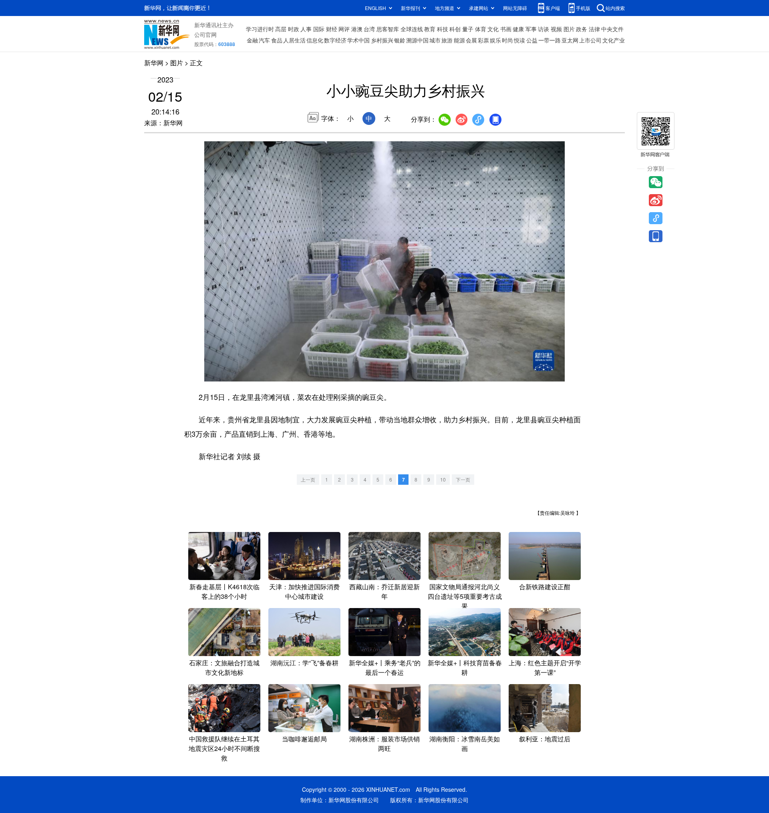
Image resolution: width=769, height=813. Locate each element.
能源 (459, 40)
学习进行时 (260, 29)
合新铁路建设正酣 (544, 586)
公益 (531, 40)
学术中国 (358, 40)
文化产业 (613, 40)
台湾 (369, 29)
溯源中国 (417, 40)
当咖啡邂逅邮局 (304, 738)
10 (443, 479)
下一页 (463, 479)
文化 (493, 29)
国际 (318, 29)
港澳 (356, 29)
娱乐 (495, 40)
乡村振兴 (382, 40)
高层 (280, 29)
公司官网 (205, 34)
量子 (467, 29)
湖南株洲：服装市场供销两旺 (384, 743)
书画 (505, 29)
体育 (480, 29)
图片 (569, 29)
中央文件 (612, 29)
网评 (344, 29)
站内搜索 (615, 7)
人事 (306, 29)
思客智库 (387, 29)
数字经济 (335, 40)
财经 (331, 29)
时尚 (507, 40)
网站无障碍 (515, 7)
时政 (293, 29)
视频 (556, 29)
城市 (435, 40)
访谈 (543, 29)
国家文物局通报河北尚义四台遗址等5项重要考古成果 (465, 596)
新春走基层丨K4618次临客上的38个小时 (224, 591)
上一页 (308, 479)
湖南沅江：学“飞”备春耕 (304, 662)
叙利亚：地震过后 (544, 738)
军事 (531, 29)
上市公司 (590, 40)
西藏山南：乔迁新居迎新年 (384, 591)
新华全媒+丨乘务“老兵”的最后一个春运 (385, 667)
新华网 (153, 62)
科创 (455, 29)
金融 (252, 40)
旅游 (447, 40)
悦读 (519, 40)
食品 (276, 40)
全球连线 (412, 29)
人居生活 (294, 40)
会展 (471, 40)
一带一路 (549, 40)
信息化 (314, 40)
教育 (429, 29)
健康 (518, 29)
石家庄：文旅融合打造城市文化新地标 (224, 667)
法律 (594, 29)
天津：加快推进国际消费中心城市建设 (304, 591)
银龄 (399, 40)
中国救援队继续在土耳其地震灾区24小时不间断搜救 (224, 748)
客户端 (553, 7)
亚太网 (570, 40)
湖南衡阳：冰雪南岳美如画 (464, 743)
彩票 (483, 40)
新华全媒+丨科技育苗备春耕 (465, 667)
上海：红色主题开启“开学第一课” (545, 667)
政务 (581, 29)
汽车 (264, 40)
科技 (442, 29)
